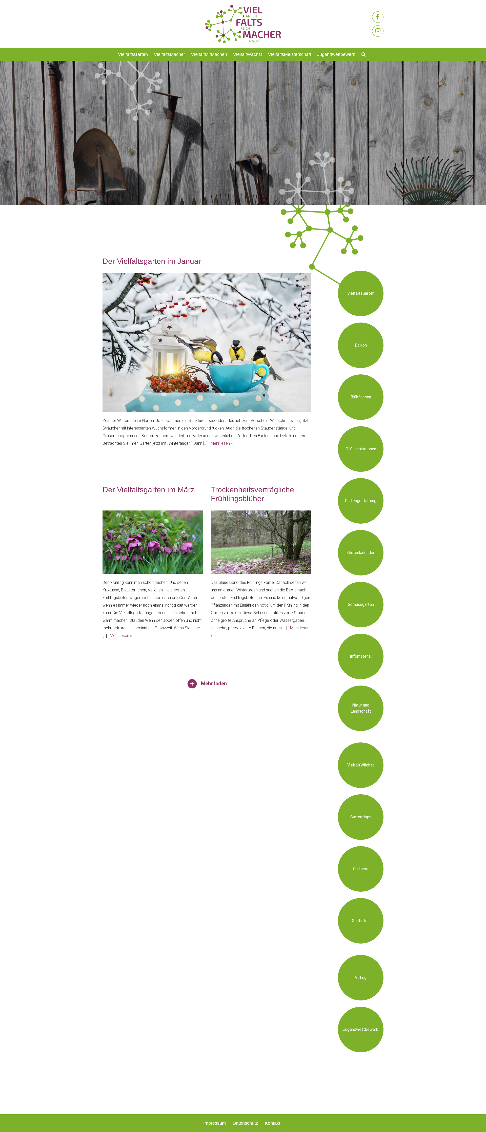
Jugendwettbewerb (336, 54)
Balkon (361, 345)
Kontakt (272, 1123)
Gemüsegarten (361, 604)
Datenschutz (245, 1123)
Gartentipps (360, 817)
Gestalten (361, 920)
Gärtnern (360, 868)
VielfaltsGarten (133, 54)
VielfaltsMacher (169, 54)
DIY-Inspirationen (361, 448)
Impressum (214, 1123)
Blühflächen (361, 397)
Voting (361, 977)
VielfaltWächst (247, 54)
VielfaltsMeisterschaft (289, 54)
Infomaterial (361, 656)
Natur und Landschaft (361, 708)
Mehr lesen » (222, 443)
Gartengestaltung (360, 500)
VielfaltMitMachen (209, 54)
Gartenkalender (360, 552)
